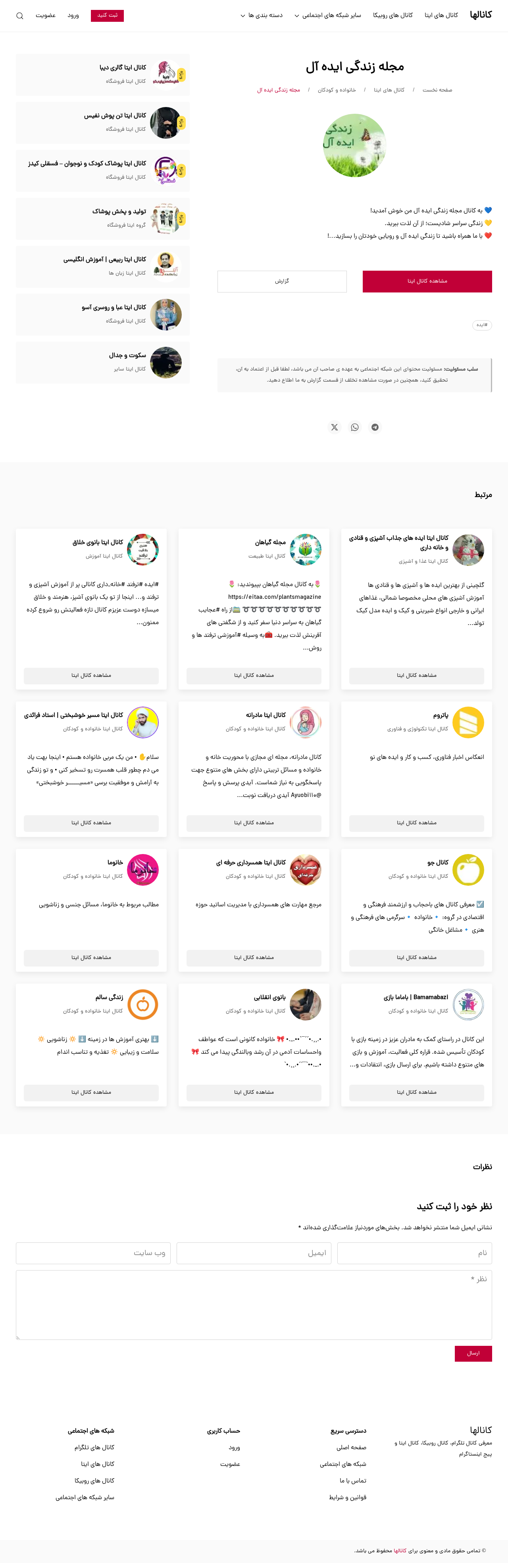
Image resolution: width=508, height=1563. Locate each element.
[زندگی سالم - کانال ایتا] (143, 1005)
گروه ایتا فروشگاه (126, 226)
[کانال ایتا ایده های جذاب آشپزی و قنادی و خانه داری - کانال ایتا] (468, 550)
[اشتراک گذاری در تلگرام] (375, 427)
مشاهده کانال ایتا (427, 281)
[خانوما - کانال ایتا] (143, 870)
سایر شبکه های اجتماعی (85, 1498)
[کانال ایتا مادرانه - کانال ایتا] (305, 723)
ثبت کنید (107, 15)
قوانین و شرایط (347, 1498)
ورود (73, 16)
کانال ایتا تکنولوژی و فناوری (417, 729)
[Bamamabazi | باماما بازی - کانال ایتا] (468, 1005)
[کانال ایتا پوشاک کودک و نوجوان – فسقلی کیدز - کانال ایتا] (166, 171)
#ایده (482, 325)
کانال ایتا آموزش (104, 556)
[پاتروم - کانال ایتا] (468, 723)
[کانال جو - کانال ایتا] (468, 870)
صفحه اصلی (351, 1448)
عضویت (46, 16)
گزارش (282, 281)
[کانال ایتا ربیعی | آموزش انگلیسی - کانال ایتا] (166, 267)
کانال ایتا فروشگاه (126, 82)
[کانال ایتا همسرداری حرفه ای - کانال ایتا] (305, 870)
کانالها (481, 1431)
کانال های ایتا (441, 16)
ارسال (473, 1353)
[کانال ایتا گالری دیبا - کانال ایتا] (166, 75)
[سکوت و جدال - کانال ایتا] (166, 363)
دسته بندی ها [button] (265, 16)
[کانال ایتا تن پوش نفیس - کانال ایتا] (166, 123)
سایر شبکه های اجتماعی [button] (331, 16)
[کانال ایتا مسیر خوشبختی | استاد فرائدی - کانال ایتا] (143, 723)
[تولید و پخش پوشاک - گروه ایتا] (166, 219)
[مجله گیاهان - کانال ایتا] (305, 550)
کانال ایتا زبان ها (127, 273)
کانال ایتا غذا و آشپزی (423, 562)
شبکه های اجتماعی (343, 1464)
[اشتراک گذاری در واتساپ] (355, 427)
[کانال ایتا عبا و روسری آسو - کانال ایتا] (166, 315)
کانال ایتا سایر (130, 369)
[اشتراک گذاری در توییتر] (334, 427)
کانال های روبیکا (393, 16)
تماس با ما (353, 1481)
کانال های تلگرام (94, 1448)
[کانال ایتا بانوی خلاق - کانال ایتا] (143, 550)
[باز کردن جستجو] (20, 16)
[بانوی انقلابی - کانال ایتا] (305, 1005)
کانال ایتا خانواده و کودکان (256, 729)
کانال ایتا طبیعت (267, 556)
